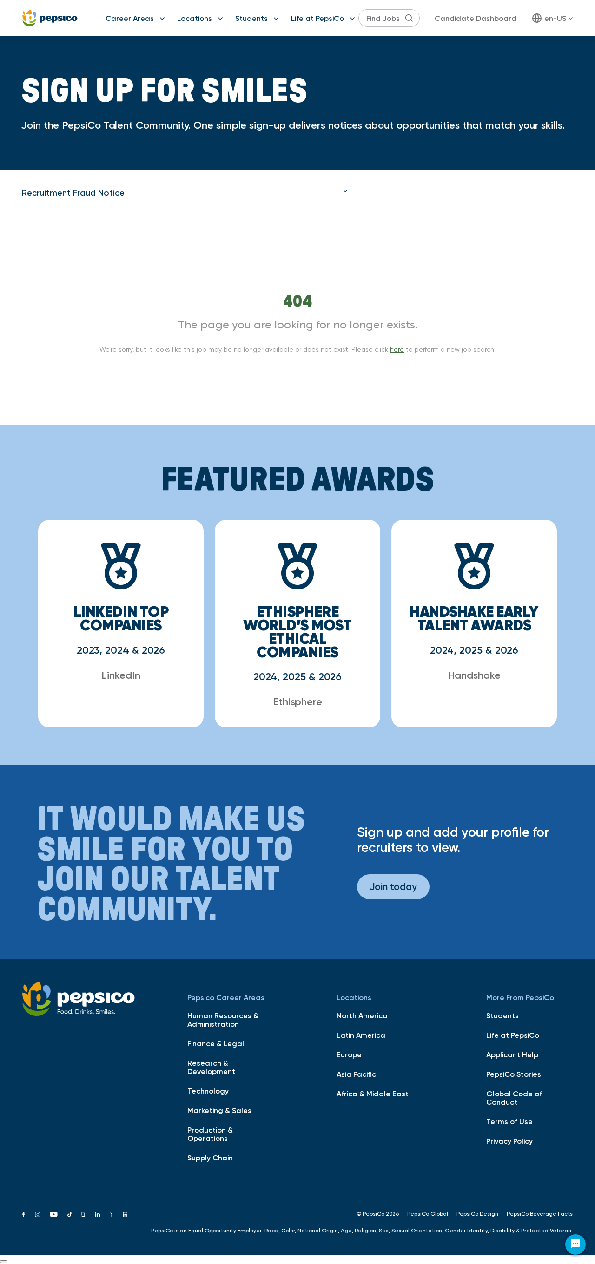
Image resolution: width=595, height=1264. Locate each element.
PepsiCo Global (427, 1214)
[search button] (409, 18)
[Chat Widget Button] (575, 1244)
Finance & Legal (215, 1043)
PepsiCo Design (477, 1214)
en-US (555, 18)
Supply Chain (210, 1157)
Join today (393, 886)
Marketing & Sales (219, 1110)
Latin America (361, 1035)
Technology (208, 1091)
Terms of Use (509, 1121)
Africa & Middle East (373, 1093)
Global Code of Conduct (514, 1097)
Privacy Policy (509, 1141)
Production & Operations (210, 1134)
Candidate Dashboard (475, 18)
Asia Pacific (356, 1074)
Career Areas (130, 18)
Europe (349, 1054)
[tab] (185, 192)
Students (251, 18)
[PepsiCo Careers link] (50, 18)
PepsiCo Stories (513, 1074)
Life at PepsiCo (317, 18)
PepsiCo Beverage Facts (540, 1214)
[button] (185, 192)
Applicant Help (512, 1054)
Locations (194, 18)
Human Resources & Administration (222, 1019)
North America (362, 1015)
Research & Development (211, 1067)
